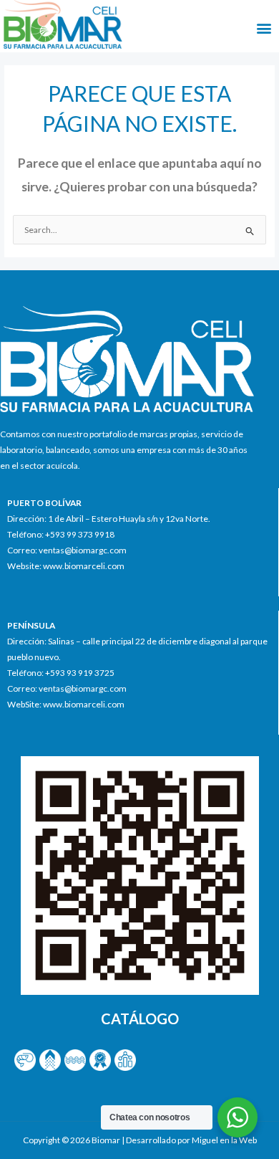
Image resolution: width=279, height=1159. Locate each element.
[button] (263, 28)
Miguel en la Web (224, 1140)
